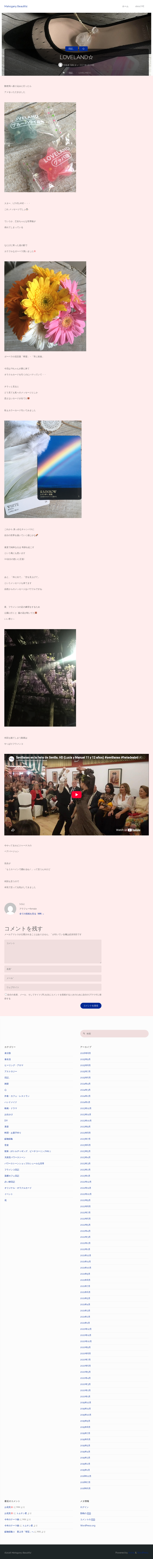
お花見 (7, 1507)
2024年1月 (85, 1102)
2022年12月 (85, 1182)
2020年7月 (85, 1359)
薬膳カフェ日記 (11, 1176)
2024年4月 (85, 1084)
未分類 (7, 1053)
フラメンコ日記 (11, 1169)
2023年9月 (85, 1126)
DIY (6, 1120)
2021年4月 (85, 1304)
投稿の (85, 1513)
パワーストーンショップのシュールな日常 (24, 1163)
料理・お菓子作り (12, 1133)
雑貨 (6, 1084)
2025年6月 (85, 1077)
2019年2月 (85, 1464)
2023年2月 (85, 1169)
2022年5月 (85, 1225)
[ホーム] (63, 73)
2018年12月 (85, 1476)
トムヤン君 (21, 1513)
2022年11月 (85, 1188)
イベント (8, 1194)
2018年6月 (85, 1488)
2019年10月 (85, 1415)
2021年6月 (85, 1292)
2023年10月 (86, 1120)
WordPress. (143, 1553)
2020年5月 (85, 1372)
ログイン (84, 1507)
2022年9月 (85, 1200)
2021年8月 (85, 1280)
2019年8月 (85, 1427)
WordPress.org (87, 1525)
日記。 (71, 49)
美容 (6, 1126)
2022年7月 (85, 1212)
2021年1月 (85, 1323)
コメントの (87, 1519)
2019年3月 (85, 1457)
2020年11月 (85, 1335)
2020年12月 (86, 1329)
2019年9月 (85, 1421)
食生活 (7, 1059)
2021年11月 (85, 1261)
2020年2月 (85, 1390)
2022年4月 (85, 1231)
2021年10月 (85, 1267)
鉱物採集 (8, 1139)
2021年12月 (85, 1255)
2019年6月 (85, 1439)
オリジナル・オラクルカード (18, 1188)
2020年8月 (85, 1353)
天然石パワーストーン (14, 1157)
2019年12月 (85, 1402)
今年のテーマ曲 (11, 1519)
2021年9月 (85, 1274)
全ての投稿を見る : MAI (31, 913)
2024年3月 (85, 1090)
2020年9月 (85, 1347)
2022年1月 (85, 1249)
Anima (131, 1553)
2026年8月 (85, 1053)
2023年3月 (85, 1163)
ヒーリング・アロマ (13, 1065)
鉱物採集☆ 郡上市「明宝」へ (19, 1532)
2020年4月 (85, 1378)
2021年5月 (85, 1298)
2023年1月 (85, 1176)
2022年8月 (85, 1206)
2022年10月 (86, 1194)
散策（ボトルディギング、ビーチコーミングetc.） (28, 1151)
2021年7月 (85, 1286)
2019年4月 (85, 1451)
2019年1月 (85, 1470)
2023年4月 (85, 1157)
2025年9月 (85, 1059)
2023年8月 (85, 1133)
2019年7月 (85, 1433)
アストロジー (10, 1071)
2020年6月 (85, 1366)
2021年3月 (85, 1310)
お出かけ (8, 1114)
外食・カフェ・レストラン (17, 1096)
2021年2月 (85, 1317)
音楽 (6, 1145)
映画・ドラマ (10, 1108)
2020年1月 (85, 1396)
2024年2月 (85, 1096)
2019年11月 (85, 1408)
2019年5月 (85, 1445)
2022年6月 (85, 1218)
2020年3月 (85, 1384)
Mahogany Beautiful (15, 6)
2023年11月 (85, 1114)
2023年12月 (85, 1108)
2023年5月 (85, 1151)
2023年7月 (85, 1139)
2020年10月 (86, 1341)
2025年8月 (85, 1065)
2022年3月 (85, 1237)
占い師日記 (9, 1182)
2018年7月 (85, 1482)
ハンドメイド (10, 1102)
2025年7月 (85, 1071)
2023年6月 (85, 1145)
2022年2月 (85, 1243)
